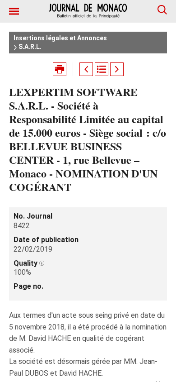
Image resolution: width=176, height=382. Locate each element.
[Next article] (117, 69)
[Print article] (59, 69)
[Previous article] (86, 69)
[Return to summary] (101, 69)
